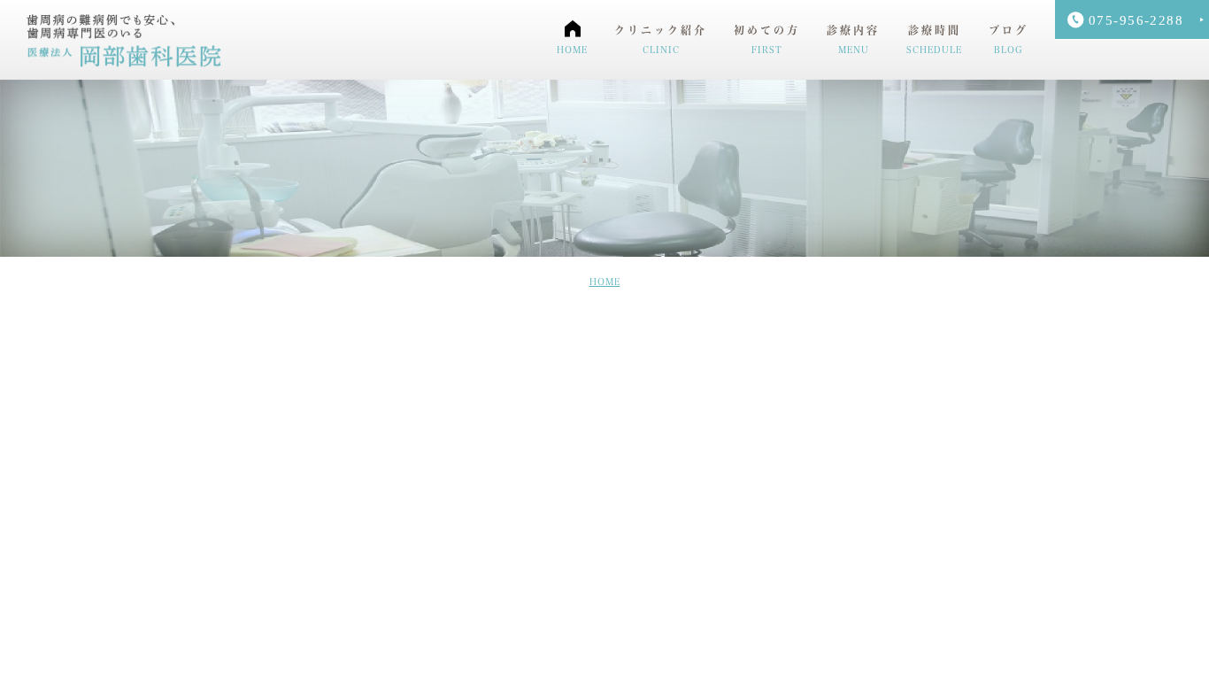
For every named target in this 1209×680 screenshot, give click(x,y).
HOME (604, 281)
